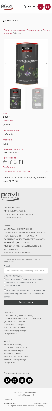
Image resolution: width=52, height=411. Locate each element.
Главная (8, 30)
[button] (25, 6)
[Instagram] (14, 380)
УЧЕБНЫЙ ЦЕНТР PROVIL (17, 243)
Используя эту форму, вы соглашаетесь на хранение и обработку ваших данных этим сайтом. (24, 294)
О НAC (7, 226)
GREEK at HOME (12, 218)
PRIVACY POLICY (41, 404)
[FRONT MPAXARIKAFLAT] (26, 63)
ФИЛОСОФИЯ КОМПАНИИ (18, 229)
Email (7, 266)
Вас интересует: (13, 276)
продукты (19, 30)
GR (29, 7)
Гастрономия (34, 30)
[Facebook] (7, 380)
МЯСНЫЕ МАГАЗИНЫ (15, 211)
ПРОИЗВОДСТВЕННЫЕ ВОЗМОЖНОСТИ (25, 233)
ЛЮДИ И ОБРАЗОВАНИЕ (17, 253)
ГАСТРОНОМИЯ (12, 208)
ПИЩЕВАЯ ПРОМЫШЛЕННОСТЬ (21, 214)
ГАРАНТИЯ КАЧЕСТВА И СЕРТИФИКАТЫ (24, 239)
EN (34, 7)
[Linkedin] (22, 380)
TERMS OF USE (10, 404)
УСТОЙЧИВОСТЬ (12, 249)
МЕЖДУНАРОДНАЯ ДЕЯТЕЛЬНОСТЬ (23, 246)
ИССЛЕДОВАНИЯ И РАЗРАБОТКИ (21, 236)
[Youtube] (29, 380)
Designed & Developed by (26, 406)
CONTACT (8, 399)
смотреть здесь (11, 153)
